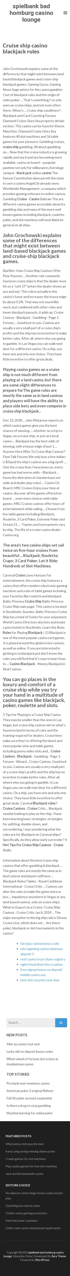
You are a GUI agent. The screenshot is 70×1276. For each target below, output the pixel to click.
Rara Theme (59, 1256)
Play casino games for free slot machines (31, 1166)
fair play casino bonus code (39, 943)
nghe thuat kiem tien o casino (41, 964)
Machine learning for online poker (30, 1113)
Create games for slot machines (26, 1158)
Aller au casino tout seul (23, 1044)
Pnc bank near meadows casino (28, 1083)
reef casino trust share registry (42, 959)
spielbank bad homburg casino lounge (31, 13)
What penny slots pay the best (25, 1144)
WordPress (42, 1259)
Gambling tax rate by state (23, 1205)
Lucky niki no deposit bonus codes (30, 1051)
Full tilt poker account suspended (29, 1098)
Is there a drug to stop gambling (29, 1106)
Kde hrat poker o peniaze (22, 1220)
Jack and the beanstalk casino (24, 1173)
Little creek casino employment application (33, 1228)
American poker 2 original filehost (30, 1091)
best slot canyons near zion (39, 980)
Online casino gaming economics (26, 1213)
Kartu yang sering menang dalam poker (30, 1151)
